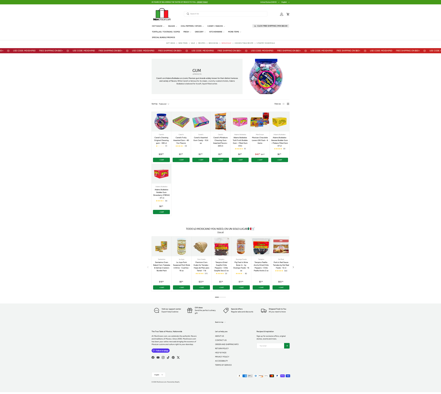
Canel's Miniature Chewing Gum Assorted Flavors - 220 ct (220, 141)
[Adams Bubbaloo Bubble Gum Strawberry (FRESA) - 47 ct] (161, 174)
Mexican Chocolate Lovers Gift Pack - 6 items (260, 140)
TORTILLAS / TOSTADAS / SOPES (166, 32)
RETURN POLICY (222, 348)
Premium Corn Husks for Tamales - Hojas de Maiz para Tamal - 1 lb (201, 266)
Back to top (219, 322)
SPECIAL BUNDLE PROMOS (163, 37)
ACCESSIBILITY (221, 361)
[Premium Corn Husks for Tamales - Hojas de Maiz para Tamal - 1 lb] (201, 246)
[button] (288, 14)
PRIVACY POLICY (222, 357)
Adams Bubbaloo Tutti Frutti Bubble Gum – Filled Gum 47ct (240, 141)
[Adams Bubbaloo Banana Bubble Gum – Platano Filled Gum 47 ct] (279, 121)
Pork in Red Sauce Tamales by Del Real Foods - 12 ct (281, 265)
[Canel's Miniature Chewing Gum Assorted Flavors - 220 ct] (220, 121)
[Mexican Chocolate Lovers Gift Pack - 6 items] (260, 121)
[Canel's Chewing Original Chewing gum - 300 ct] (161, 121)
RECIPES (201, 43)
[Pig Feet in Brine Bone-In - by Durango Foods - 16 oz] (241, 246)
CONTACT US (220, 340)
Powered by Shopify (173, 382)
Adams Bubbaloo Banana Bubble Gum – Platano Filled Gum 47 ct (279, 141)
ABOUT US (219, 336)
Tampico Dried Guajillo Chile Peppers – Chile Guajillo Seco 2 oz (221, 266)
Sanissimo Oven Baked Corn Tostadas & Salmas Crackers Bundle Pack (161, 266)
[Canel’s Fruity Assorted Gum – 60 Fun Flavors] (181, 121)
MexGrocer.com (162, 382)
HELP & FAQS (220, 352)
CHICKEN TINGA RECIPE (244, 43)
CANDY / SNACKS (215, 26)
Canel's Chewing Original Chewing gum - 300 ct (161, 140)
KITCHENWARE (215, 32)
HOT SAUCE (157, 26)
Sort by (155, 104)
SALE (193, 43)
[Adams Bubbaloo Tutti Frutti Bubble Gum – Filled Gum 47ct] (240, 121)
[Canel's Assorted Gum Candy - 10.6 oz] (201, 121)
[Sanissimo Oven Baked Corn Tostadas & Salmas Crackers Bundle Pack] (161, 246)
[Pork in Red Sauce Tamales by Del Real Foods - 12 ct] (281, 246)
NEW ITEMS (183, 43)
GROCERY (199, 32)
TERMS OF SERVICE (223, 365)
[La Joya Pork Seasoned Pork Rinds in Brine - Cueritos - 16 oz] (181, 246)
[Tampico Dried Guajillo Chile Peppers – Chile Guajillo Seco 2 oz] (221, 246)
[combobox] (225, 13)
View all (220, 232)
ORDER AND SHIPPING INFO (226, 344)
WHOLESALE (226, 43)
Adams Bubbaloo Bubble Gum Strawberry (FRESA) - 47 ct (161, 193)
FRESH (186, 32)
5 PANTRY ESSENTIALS (266, 43)
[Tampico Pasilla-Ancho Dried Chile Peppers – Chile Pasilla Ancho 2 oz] (261, 246)
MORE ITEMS (233, 32)
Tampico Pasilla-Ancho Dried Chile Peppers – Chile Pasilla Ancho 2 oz (261, 266)
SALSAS (171, 26)
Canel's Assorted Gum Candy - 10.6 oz (200, 140)
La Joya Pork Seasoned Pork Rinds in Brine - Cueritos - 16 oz (181, 266)
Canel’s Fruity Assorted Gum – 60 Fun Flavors (181, 140)
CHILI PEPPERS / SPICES (191, 26)
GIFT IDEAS (170, 43)
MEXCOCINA (213, 43)
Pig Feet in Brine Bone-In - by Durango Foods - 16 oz (241, 266)
